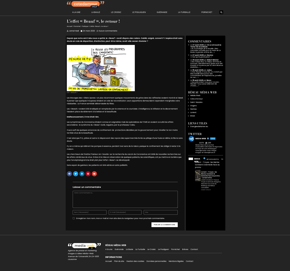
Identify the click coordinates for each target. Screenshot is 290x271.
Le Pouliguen (139, 12)
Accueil (69, 26)
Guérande (162, 12)
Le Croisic (116, 12)
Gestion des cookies (135, 261)
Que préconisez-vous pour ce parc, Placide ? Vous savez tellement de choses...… (204, 84)
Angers (193, 105)
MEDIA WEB (197, 160)
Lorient (193, 112)
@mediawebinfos (213, 159)
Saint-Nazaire (196, 102)
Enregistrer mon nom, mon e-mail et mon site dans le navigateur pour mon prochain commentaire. (120, 218)
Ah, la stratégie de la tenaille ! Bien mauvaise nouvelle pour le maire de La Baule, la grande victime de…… (205, 50)
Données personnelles (156, 261)
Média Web (195, 95)
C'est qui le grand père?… (201, 57)
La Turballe (184, 12)
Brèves (185, 249)
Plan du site (119, 261)
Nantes (193, 109)
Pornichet (206, 12)
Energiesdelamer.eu (199, 126)
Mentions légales (176, 261)
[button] (221, 12)
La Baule (95, 12)
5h (222, 159)
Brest (192, 116)
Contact (194, 249)
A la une (76, 12)
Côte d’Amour (196, 99)
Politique (85, 26)
